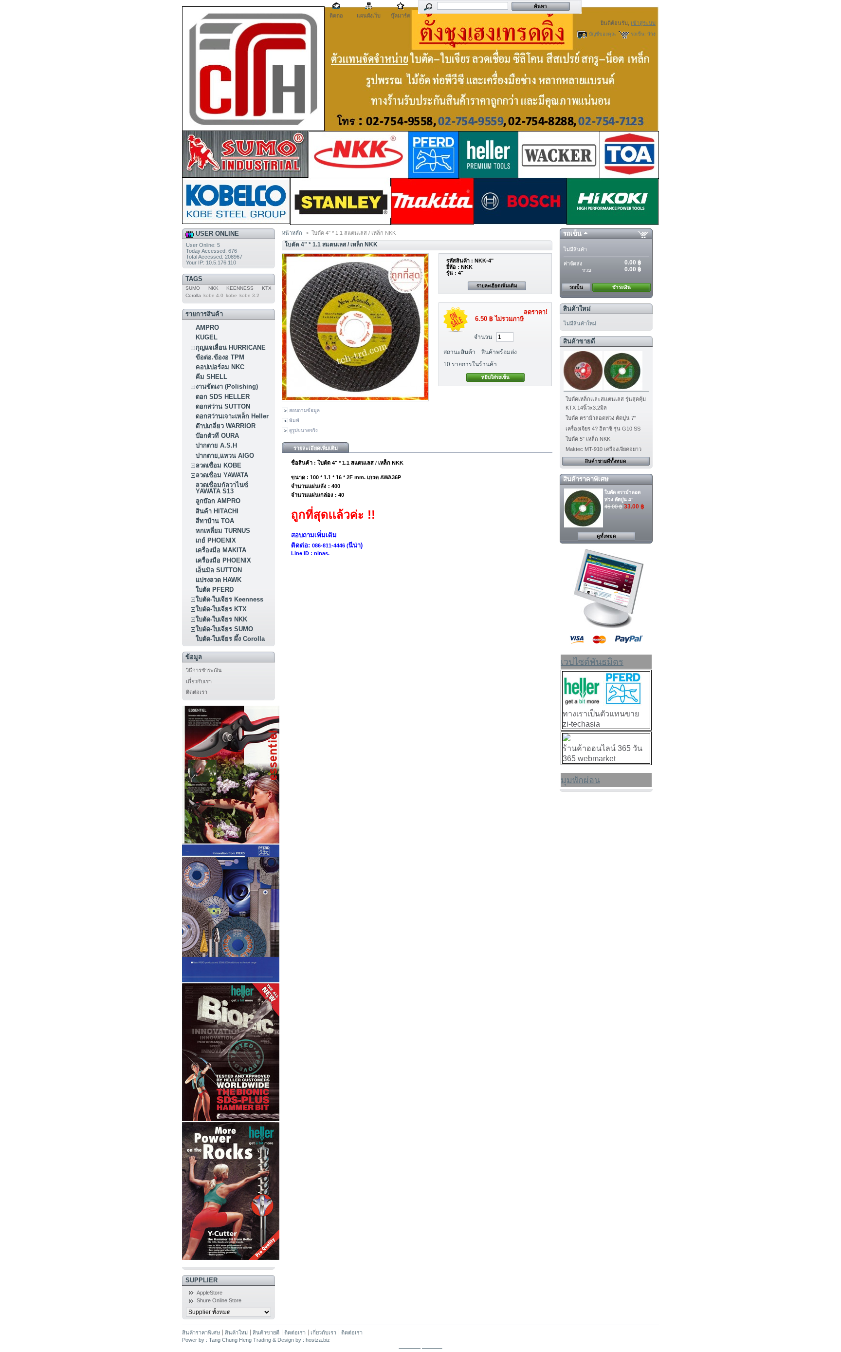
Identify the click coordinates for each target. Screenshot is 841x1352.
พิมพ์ (294, 420)
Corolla (193, 295)
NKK (213, 288)
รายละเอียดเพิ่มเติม (496, 285)
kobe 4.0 (213, 295)
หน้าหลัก (292, 233)
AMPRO (207, 327)
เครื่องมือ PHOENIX (223, 560)
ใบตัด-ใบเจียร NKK (221, 619)
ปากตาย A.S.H (216, 445)
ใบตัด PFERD (215, 589)
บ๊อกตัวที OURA (217, 435)
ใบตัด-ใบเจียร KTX (221, 609)
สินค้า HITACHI (217, 511)
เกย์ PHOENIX (216, 540)
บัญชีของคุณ (602, 34)
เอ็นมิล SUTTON (219, 570)
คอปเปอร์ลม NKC (220, 367)
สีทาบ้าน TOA (215, 521)
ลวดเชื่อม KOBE (218, 465)
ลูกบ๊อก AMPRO (218, 501)
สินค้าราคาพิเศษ (586, 479)
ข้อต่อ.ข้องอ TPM (220, 357)
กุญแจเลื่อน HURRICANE (231, 347)
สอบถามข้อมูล (304, 410)
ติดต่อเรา (196, 692)
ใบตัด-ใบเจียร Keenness (229, 599)
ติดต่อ (336, 16)
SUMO (192, 288)
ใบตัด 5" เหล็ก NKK (588, 439)
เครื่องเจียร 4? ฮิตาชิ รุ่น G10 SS (603, 429)
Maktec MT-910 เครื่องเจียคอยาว (603, 449)
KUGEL (207, 337)
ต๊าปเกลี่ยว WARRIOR (226, 426)
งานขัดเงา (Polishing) (227, 386)
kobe (231, 295)
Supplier (201, 1280)
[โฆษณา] (606, 626)
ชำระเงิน (621, 287)
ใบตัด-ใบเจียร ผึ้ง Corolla (230, 638)
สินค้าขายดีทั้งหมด (605, 461)
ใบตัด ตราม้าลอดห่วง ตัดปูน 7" (601, 418)
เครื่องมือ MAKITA (221, 550)
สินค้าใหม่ (577, 308)
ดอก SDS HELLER (223, 396)
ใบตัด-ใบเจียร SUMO (224, 629)
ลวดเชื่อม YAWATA (222, 475)
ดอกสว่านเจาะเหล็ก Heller (232, 416)
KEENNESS (240, 288)
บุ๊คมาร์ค (400, 16)
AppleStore (209, 1293)
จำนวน (483, 337)
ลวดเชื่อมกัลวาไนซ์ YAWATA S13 (222, 488)
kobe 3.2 (249, 295)
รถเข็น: (638, 34)
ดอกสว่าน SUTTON (223, 406)
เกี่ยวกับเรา (199, 681)
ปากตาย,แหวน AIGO (225, 455)
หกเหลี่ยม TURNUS (223, 530)
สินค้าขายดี (579, 341)
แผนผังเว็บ (369, 16)
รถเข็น (572, 233)
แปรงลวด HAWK (218, 579)
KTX (267, 288)
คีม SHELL (211, 376)
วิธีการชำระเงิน (204, 670)
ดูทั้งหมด (606, 536)
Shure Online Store (219, 1300)
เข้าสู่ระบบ (643, 23)
